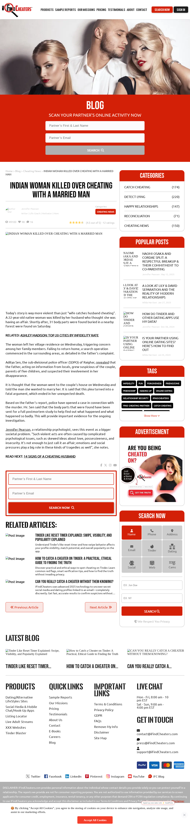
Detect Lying (134, 197)
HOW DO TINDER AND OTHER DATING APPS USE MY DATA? (160, 317)
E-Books (55, 731)
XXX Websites (16, 727)
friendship (129, 390)
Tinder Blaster (16, 733)
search (150, 611)
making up (146, 390)
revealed (102, 362)
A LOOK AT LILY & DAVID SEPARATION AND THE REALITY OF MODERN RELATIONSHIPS (159, 291)
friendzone (172, 383)
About (131, 9)
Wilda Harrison (150, 302)
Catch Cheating (137, 187)
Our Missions (58, 703)
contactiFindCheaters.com (157, 734)
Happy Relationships (141, 206)
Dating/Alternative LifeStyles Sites (19, 699)
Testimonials (116, 9)
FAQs (97, 721)
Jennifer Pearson (30, 208)
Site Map (100, 738)
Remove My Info (106, 726)
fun (141, 383)
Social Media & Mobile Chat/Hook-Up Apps (21, 708)
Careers (54, 736)
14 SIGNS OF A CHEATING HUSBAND (50, 456)
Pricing (54, 708)
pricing (101, 9)
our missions (86, 9)
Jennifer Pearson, (18, 429)
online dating (164, 390)
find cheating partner (136, 405)
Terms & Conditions (108, 704)
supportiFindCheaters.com (157, 752)
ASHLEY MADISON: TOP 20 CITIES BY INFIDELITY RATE (59, 335)
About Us (55, 720)
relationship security (135, 398)
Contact (141, 9)
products (47, 9)
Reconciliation (137, 216)
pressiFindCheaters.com (156, 743)
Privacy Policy (103, 710)
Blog (18, 171)
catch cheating (162, 405)
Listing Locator (16, 716)
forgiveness (154, 383)
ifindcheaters (161, 398)
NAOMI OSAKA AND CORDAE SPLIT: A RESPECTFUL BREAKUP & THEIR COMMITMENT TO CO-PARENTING (160, 261)
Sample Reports (60, 697)
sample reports (65, 9)
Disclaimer (101, 732)
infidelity (128, 383)
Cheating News (32, 171)
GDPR (98, 715)
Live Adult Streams (19, 721)
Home (9, 171)
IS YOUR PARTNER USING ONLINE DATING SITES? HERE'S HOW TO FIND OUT (160, 343)
